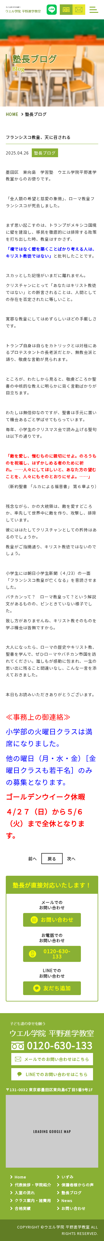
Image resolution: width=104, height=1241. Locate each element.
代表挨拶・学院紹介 (33, 1185)
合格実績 (23, 1208)
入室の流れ (25, 1193)
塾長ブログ (72, 1193)
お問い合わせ (74, 1208)
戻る (52, 858)
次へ (71, 859)
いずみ (68, 1177)
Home (12, 114)
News (67, 1201)
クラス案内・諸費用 (33, 1201)
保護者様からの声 (78, 1185)
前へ (32, 859)
